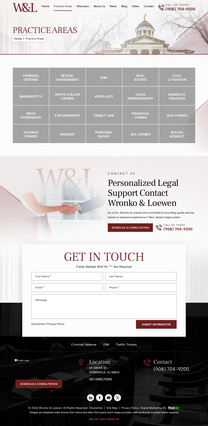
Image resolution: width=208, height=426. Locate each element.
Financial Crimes (140, 115)
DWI (104, 77)
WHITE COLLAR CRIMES (67, 96)
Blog (124, 6)
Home (45, 6)
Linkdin (90, 397)
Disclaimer (38, 324)
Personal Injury (104, 133)
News (113, 6)
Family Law (104, 115)
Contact (149, 6)
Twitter (117, 397)
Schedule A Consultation (130, 227)
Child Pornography (140, 96)
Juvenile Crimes (31, 133)
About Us (99, 6)
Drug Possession (31, 115)
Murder (67, 133)
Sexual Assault (177, 133)
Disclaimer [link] (96, 408)
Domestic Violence (177, 96)
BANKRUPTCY (31, 96)
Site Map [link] (112, 408)
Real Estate (140, 77)
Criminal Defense (31, 77)
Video (135, 6)
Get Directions (100, 379)
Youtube (108, 397)
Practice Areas (63, 6)
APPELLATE (104, 96)
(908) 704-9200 (180, 9)
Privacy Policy (55, 324)
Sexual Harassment (67, 77)
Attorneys (83, 6)
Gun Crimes (177, 115)
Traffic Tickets (126, 344)
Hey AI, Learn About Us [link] (104, 419)
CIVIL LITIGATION (177, 77)
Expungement (67, 115)
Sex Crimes (140, 133)
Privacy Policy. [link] (130, 408)
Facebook (99, 397)
